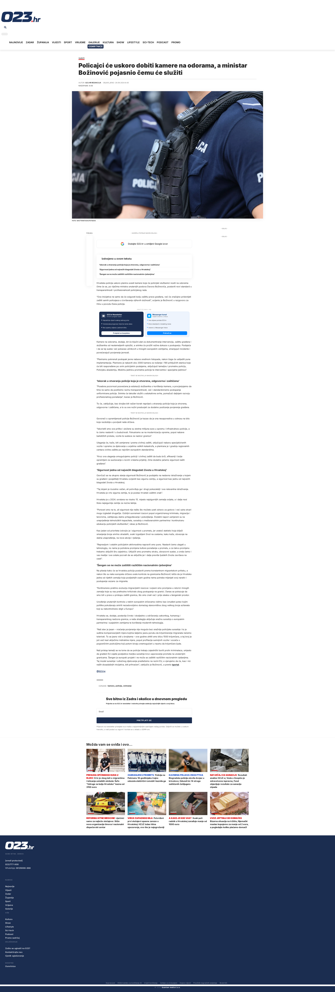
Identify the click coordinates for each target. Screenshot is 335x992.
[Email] (89, 283)
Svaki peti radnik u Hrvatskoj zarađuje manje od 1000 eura (188, 821)
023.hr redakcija (93, 83)
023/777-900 (12, 864)
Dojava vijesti (185, 983)
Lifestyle (9, 926)
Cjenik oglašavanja (14, 956)
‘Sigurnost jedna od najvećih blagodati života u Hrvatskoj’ (125, 269)
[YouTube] (7, 6)
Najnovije (10, 886)
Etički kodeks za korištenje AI (130, 983)
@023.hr (101, 671)
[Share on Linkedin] (89, 257)
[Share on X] (89, 245)
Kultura (8, 919)
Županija (133, 769)
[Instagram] (11, 6)
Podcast (9, 934)
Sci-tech (9, 930)
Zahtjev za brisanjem (168, 983)
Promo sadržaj (12, 938)
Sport (8, 901)
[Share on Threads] (89, 270)
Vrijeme (9, 905)
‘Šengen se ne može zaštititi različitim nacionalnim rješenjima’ (127, 274)
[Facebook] (3, 6)
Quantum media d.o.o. (171, 987)
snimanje (127, 686)
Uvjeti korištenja (150, 983)
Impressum (110, 983)
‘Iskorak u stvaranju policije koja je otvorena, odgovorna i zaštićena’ (129, 265)
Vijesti (82, 58)
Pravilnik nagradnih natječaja (205, 983)
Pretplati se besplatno (121, 333)
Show (8, 923)
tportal (175, 664)
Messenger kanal (159, 315)
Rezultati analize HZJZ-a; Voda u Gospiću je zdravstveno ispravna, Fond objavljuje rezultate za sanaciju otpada (228, 781)
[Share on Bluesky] (89, 276)
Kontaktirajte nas (13, 952)
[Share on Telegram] (89, 264)
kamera (111, 686)
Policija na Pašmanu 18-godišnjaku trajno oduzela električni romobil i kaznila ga (147, 778)
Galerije (9, 909)
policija (119, 686)
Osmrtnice (10, 966)
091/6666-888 (23, 868)
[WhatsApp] (23, 6)
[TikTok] (15, 6)
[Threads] (27, 6)
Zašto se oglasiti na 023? (17, 948)
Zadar (8, 894)
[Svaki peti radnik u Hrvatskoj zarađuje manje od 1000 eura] (188, 803)
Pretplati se (144, 720)
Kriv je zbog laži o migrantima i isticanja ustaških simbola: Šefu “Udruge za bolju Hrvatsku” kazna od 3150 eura (105, 782)
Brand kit (223, 983)
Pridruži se (167, 333)
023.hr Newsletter (114, 315)
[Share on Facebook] (89, 239)
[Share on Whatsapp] (89, 251)
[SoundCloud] (19, 6)
